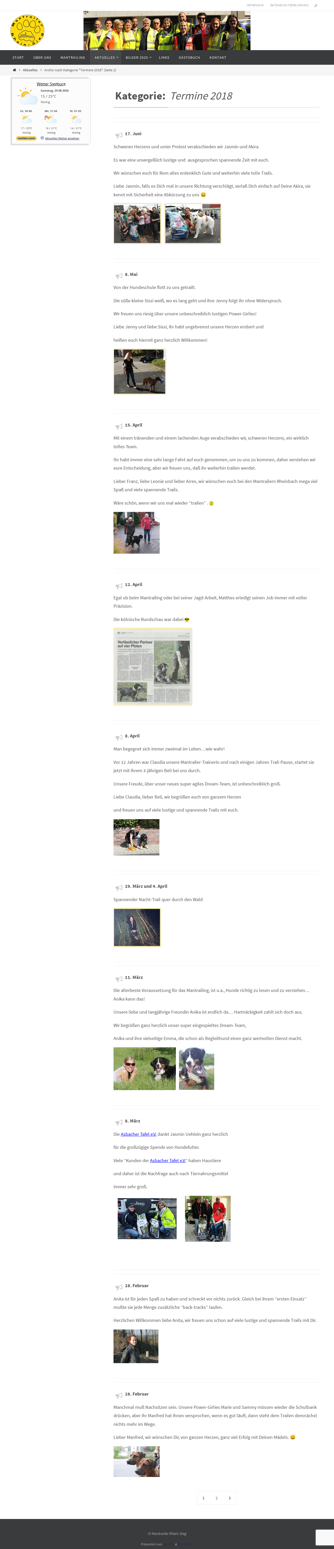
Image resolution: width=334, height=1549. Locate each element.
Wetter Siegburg (51, 83)
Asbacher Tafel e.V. (139, 1134)
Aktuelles (30, 70)
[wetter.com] (26, 139)
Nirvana (168, 1544)
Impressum (255, 5)
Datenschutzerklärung (289, 5)
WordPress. (185, 1544)
